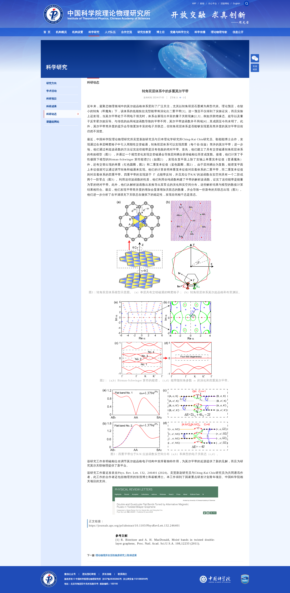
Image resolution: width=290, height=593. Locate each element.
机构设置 (77, 32)
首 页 (47, 32)
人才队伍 (110, 32)
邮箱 (202, 3)
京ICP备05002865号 (112, 579)
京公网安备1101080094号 (135, 579)
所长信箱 (106, 574)
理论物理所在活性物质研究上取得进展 (116, 555)
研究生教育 (144, 32)
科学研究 (94, 32)
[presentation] (154, 174)
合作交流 (126, 32)
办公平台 (212, 3)
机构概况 (61, 32)
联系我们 (122, 574)
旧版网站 (225, 3)
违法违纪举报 (89, 574)
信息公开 (238, 32)
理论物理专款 (219, 32)
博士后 (160, 32)
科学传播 (200, 32)
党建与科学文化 (179, 32)
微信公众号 (70, 574)
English (236, 3)
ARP (194, 3)
